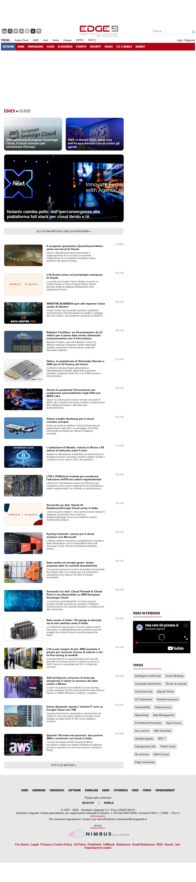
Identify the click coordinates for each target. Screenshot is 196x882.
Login (180, 40)
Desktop (88, 802)
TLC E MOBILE (124, 47)
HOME (20, 47)
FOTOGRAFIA (121, 790)
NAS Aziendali (162, 730)
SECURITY (95, 47)
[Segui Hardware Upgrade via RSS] (27, 31)
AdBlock (108, 844)
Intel (45, 40)
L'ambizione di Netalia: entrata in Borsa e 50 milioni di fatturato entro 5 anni (75, 449)
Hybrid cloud (161, 754)
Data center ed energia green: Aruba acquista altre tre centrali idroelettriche (72, 564)
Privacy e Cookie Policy (56, 844)
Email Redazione (143, 844)
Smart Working (174, 675)
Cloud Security (144, 691)
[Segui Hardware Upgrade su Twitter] (15, 31)
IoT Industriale (143, 699)
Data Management (163, 715)
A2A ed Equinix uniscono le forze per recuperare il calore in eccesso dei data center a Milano (72, 680)
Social (169, 844)
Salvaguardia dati (145, 746)
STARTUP (81, 47)
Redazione (123, 844)
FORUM (147, 790)
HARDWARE (38, 790)
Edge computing (145, 762)
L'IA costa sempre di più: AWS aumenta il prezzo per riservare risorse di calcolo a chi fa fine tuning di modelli (75, 652)
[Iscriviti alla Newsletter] (21, 31)
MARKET (140, 47)
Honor (55, 40)
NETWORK (8, 47)
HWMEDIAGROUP (165, 790)
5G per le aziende (176, 683)
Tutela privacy (163, 707)
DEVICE (109, 47)
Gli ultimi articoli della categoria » (64, 231)
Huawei (68, 40)
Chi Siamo (22, 844)
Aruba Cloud (21, 40)
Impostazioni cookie (98, 847)
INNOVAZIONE (35, 47)
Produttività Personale (148, 723)
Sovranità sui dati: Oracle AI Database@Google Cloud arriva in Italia (72, 506)
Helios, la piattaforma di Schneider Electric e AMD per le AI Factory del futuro (75, 363)
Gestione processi (167, 699)
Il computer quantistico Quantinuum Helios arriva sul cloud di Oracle (75, 247)
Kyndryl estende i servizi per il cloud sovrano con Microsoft (70, 535)
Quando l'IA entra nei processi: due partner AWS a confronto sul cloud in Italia (75, 737)
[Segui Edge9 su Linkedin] (4, 31)
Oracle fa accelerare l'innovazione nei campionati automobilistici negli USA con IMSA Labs (73, 392)
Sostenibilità (142, 707)
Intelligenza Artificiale (148, 675)
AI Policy (80, 844)
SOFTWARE (74, 790)
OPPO (79, 40)
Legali (35, 844)
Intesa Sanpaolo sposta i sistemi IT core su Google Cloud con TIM (75, 708)
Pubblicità (94, 844)
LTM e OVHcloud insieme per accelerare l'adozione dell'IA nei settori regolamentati (74, 478)
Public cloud (168, 746)
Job (177, 844)
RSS (160, 844)
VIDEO (135, 790)
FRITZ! (92, 40)
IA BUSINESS (65, 47)
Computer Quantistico (148, 683)
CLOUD (50, 47)
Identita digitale (144, 738)
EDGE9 (105, 790)
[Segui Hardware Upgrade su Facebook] (10, 31)
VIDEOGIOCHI (57, 790)
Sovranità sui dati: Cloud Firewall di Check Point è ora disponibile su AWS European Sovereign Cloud (74, 594)
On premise (142, 754)
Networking (141, 715)
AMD (35, 40)
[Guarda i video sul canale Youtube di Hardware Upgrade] (33, 31)
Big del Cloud (165, 691)
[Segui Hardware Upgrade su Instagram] (38, 31)
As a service (142, 730)
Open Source (174, 723)
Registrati (190, 40)
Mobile (109, 802)
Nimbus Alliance (98, 828)
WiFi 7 (162, 738)
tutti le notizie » (64, 765)
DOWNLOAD (91, 790)
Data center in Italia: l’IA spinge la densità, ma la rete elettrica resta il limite (74, 622)
